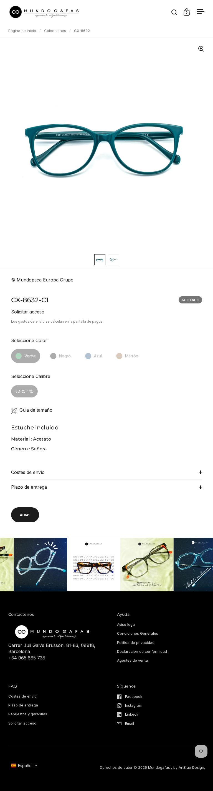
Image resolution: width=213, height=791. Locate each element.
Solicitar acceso (27, 312)
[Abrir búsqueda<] (174, 12)
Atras (25, 515)
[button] (24, 765)
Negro (65, 356)
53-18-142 (24, 391)
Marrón (131, 356)
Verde (30, 356)
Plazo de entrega (29, 487)
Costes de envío (28, 472)
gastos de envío (31, 321)
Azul (98, 356)
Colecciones (55, 30)
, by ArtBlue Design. (188, 767)
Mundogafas (159, 767)
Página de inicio (22, 30)
